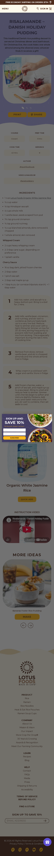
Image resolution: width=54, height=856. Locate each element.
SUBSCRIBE (14, 438)
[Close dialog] (50, 415)
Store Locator (50, 2)
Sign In (44, 9)
